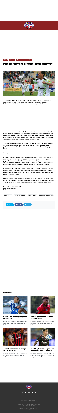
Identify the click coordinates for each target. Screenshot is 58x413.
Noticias (12, 59)
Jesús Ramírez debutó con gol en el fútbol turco (15, 350)
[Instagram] (29, 392)
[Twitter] (22, 392)
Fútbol (6, 59)
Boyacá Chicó (7, 195)
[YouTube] (32, 392)
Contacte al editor (32, 396)
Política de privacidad (44, 396)
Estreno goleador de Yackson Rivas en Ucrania (42, 317)
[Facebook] (26, 392)
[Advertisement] (29, 10)
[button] (4, 26)
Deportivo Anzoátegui (19, 195)
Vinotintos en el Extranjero (24, 59)
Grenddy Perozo (32, 195)
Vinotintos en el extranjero (46, 195)
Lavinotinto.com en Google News (17, 396)
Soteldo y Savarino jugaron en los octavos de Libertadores (42, 350)
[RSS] (35, 392)
